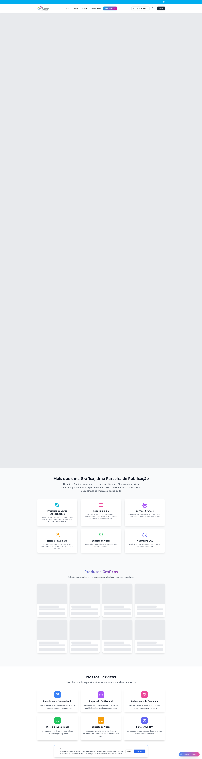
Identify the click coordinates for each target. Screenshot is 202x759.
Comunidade (95, 8)
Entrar (161, 8)
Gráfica (84, 8)
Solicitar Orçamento (191, 754)
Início (67, 8)
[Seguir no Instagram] (164, 2)
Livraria (75, 8)
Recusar (129, 751)
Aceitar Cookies (139, 751)
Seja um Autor (110, 8)
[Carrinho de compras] (153, 8)
